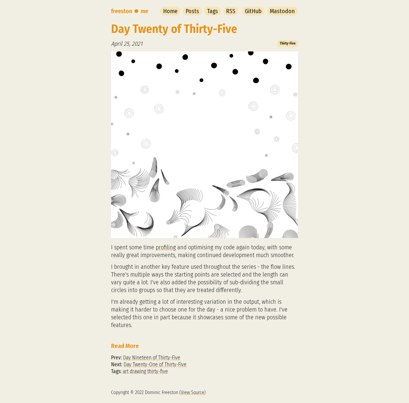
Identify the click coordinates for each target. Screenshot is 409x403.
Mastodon (282, 11)
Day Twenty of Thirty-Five (174, 29)
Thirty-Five (288, 43)
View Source (192, 392)
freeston (121, 11)
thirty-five (157, 371)
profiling (166, 247)
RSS (230, 11)
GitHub (253, 11)
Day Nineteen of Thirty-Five (151, 358)
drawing (138, 371)
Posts (192, 11)
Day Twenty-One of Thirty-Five (155, 364)
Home (170, 11)
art (125, 371)
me (144, 11)
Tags (212, 11)
